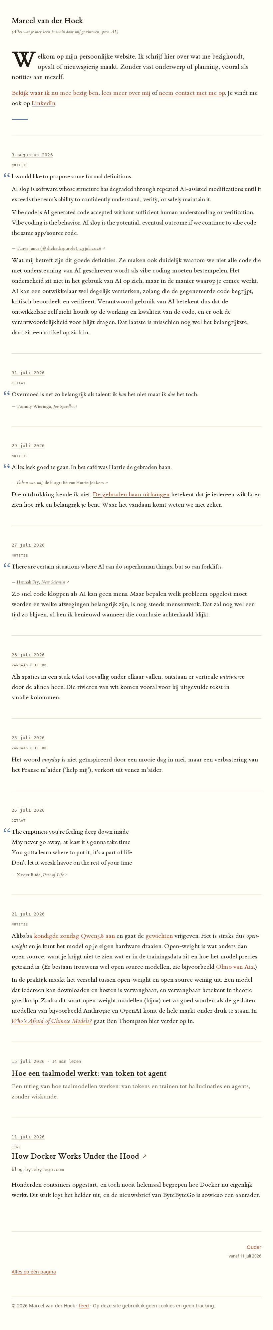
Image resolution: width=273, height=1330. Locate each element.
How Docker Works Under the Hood (75, 1156)
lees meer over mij (126, 93)
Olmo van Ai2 (235, 967)
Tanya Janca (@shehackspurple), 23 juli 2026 (59, 248)
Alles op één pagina (34, 1271)
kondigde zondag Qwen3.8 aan (74, 936)
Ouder (245, 1251)
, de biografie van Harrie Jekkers (60, 482)
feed (84, 1305)
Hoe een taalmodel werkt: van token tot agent (89, 1073)
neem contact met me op (192, 93)
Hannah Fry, (41, 582)
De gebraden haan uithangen (131, 494)
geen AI (109, 32)
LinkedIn (43, 103)
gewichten (159, 936)
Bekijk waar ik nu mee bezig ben (55, 93)
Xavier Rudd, (40, 875)
